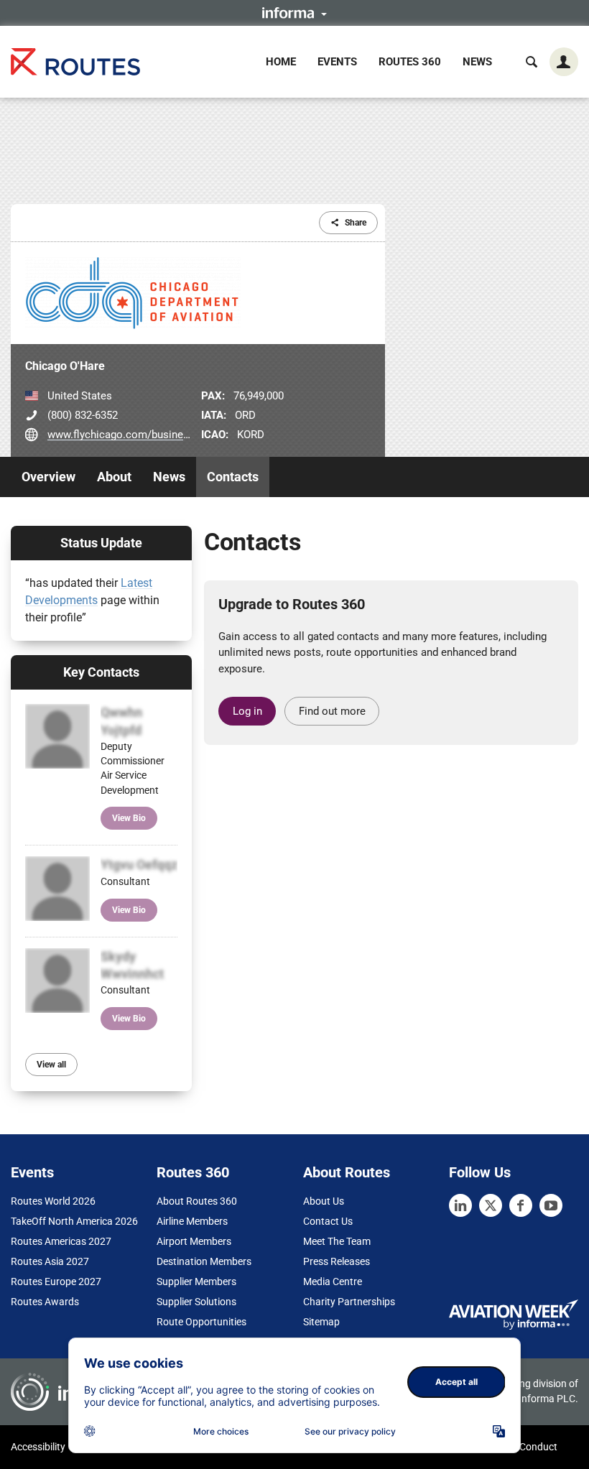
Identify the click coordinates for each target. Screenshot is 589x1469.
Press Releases (336, 1261)
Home (281, 61)
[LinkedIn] (460, 1205)
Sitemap (321, 1321)
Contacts (233, 476)
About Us (323, 1201)
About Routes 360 (197, 1201)
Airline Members (192, 1221)
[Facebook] (520, 1205)
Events (337, 61)
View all (51, 1065)
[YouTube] (550, 1205)
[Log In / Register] (563, 61)
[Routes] (75, 61)
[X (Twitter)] (490, 1205)
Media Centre (332, 1281)
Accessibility (38, 1446)
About (114, 476)
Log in (247, 711)
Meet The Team (337, 1241)
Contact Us (328, 1221)
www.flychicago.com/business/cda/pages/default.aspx (179, 434)
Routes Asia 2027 (50, 1261)
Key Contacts (101, 672)
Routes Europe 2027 (56, 1281)
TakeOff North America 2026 (74, 1221)
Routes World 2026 (53, 1201)
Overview (48, 476)
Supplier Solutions (196, 1301)
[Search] (531, 61)
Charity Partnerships (349, 1301)
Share (355, 223)
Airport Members (194, 1241)
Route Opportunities (201, 1321)
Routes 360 (410, 61)
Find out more (332, 711)
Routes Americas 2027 (61, 1241)
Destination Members (204, 1261)
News (477, 61)
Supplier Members (196, 1281)
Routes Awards (45, 1301)
